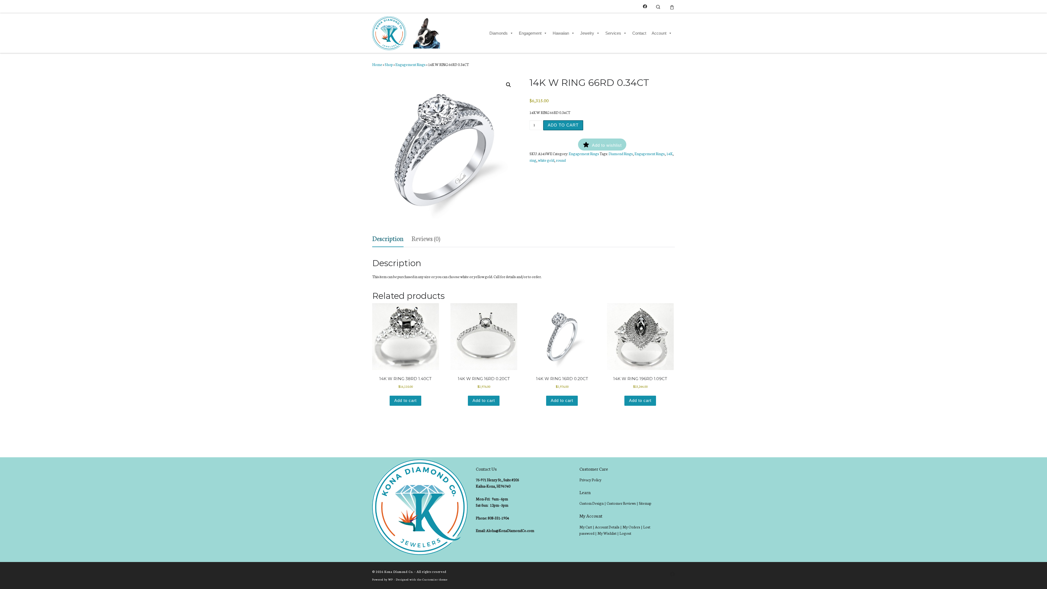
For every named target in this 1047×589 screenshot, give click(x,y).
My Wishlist (606, 533)
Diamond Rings (621, 153)
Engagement (530, 33)
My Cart (585, 527)
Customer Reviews (621, 503)
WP (390, 579)
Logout (625, 533)
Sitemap (645, 503)
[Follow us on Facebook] (645, 6)
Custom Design (591, 503)
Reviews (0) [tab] (425, 238)
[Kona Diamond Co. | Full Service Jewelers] (407, 32)
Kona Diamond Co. (398, 571)
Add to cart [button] (405, 400)
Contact (639, 33)
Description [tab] (388, 238)
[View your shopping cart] (672, 6)
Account (659, 33)
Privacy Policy (590, 479)
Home (377, 64)
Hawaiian (561, 33)
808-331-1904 (498, 518)
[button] (508, 85)
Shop (389, 64)
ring (532, 160)
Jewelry (587, 33)
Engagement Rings (410, 64)
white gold (546, 160)
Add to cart (563, 125)
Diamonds (498, 33)
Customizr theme (434, 579)
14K (669, 153)
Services (613, 33)
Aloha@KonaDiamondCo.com (510, 530)
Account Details (607, 527)
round (561, 160)
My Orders (631, 527)
